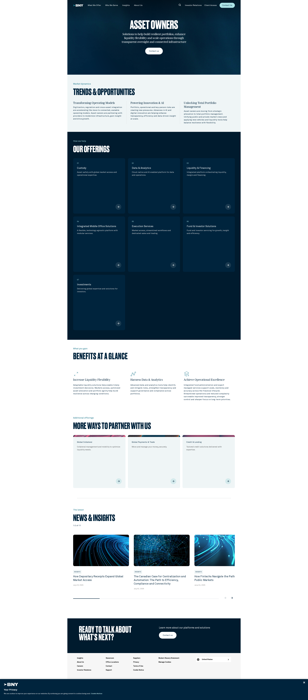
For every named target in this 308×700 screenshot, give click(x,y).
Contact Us (227, 5)
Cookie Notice (138, 670)
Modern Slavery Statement (168, 658)
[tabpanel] (102, 560)
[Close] (304, 682)
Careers (80, 666)
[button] (94, 5)
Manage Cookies (164, 662)
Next (236, 558)
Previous (71, 558)
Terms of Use (138, 666)
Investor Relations (84, 670)
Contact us (154, 51)
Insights (80, 658)
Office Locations (112, 662)
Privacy (136, 662)
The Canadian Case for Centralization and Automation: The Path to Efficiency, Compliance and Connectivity (160, 580)
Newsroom (110, 658)
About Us (80, 662)
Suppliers (136, 658)
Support (109, 670)
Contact (109, 666)
